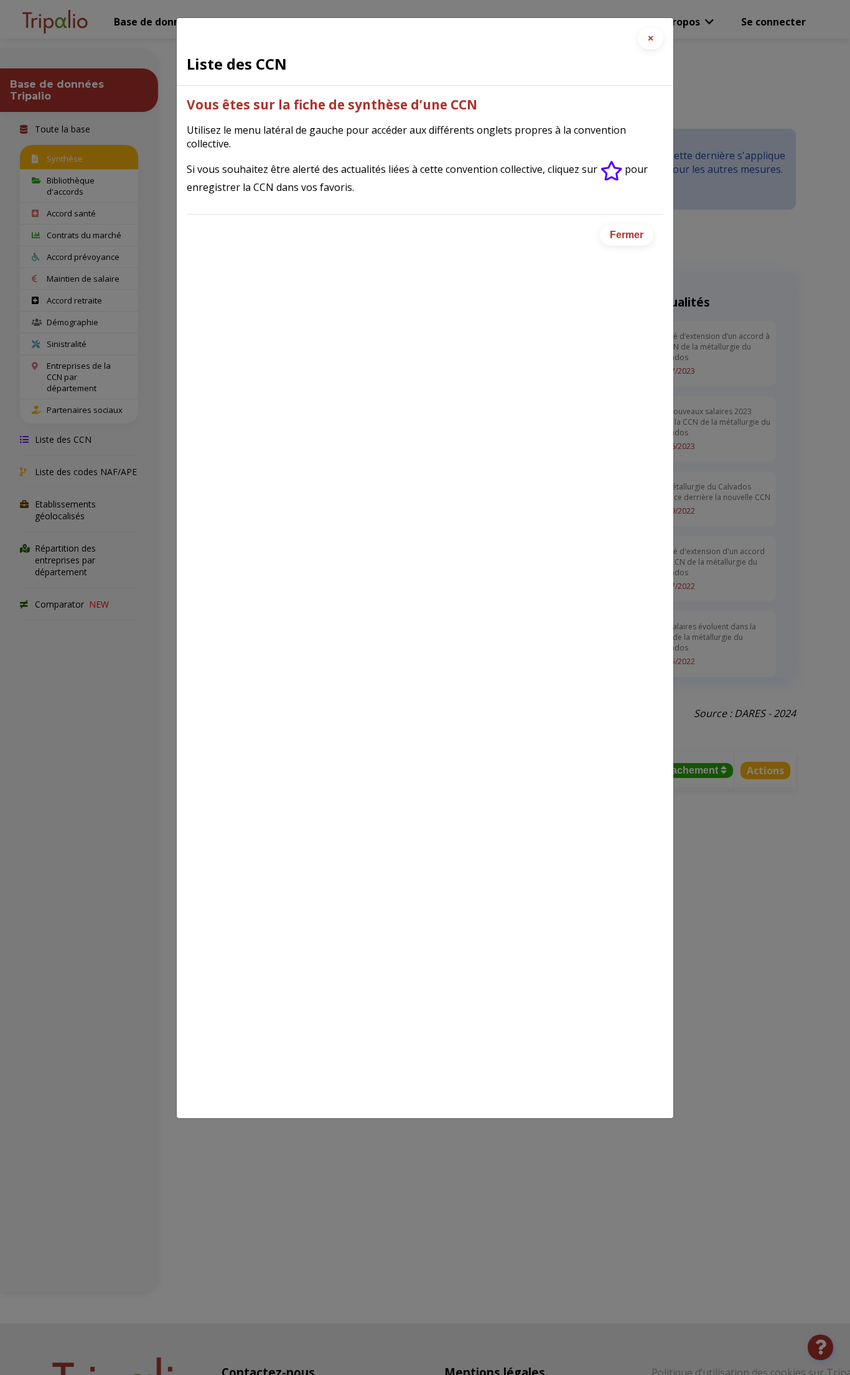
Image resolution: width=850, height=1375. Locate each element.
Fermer (626, 234)
